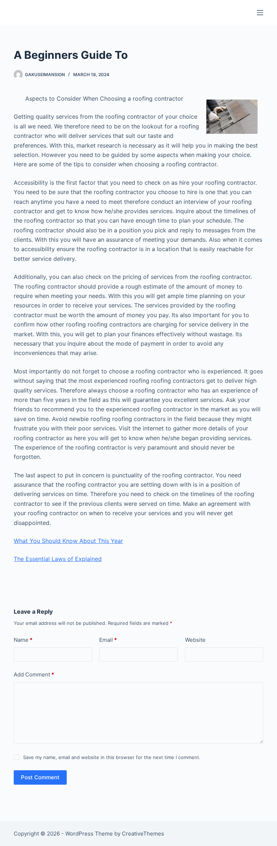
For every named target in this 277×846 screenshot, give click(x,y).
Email (108, 639)
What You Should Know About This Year (68, 540)
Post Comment (40, 777)
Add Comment (34, 674)
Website (195, 639)
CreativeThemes (143, 833)
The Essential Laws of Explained (58, 558)
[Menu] (260, 12)
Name (23, 639)
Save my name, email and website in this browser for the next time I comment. (112, 757)
